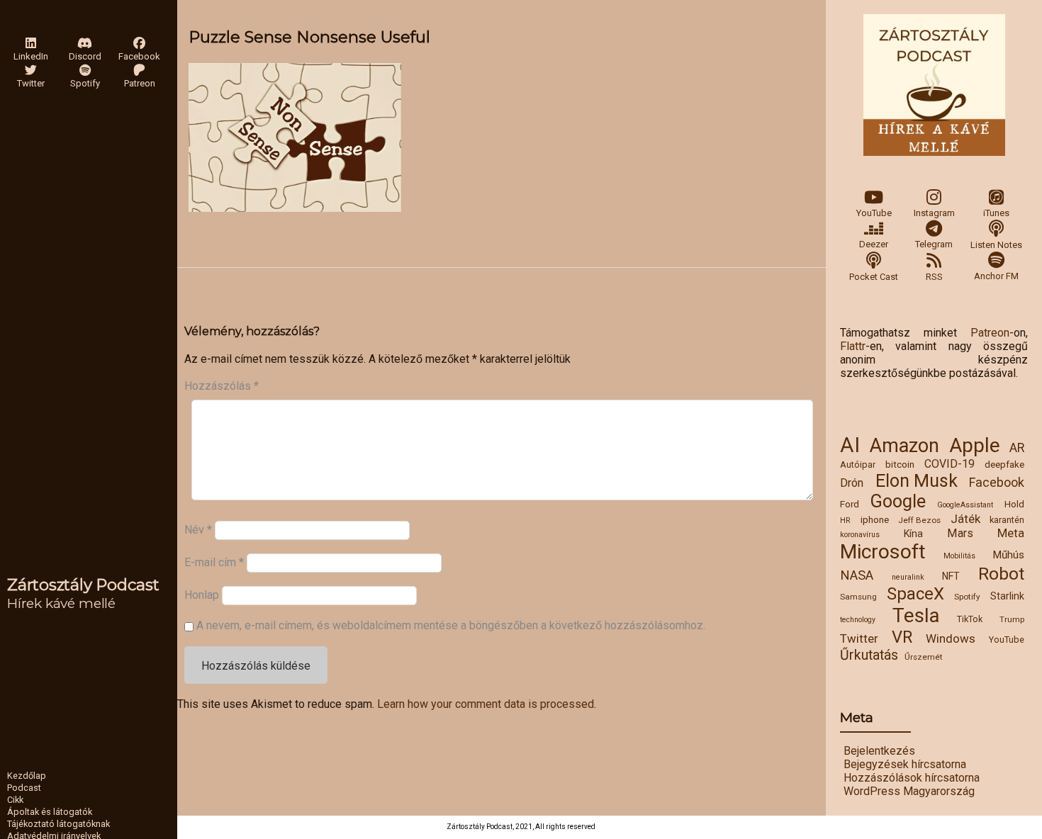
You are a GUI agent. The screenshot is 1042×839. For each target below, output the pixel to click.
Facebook (996, 482)
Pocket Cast (873, 276)
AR (1016, 448)
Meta (1010, 533)
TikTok (969, 619)
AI (850, 445)
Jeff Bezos (919, 520)
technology (857, 619)
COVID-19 (949, 464)
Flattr (852, 346)
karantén (1007, 519)
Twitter (859, 638)
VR (902, 637)
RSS (934, 276)
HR (845, 520)
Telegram (934, 244)
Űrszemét (923, 657)
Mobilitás (959, 556)
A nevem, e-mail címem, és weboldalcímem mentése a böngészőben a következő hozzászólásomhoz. (450, 625)
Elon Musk (916, 481)
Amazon (904, 445)
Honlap (201, 595)
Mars (960, 533)
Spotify (967, 597)
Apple (974, 445)
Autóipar (857, 464)
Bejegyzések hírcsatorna (905, 764)
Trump (1011, 619)
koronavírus (860, 534)
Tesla (916, 615)
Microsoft (883, 551)
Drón (851, 483)
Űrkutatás (869, 655)
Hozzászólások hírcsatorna (912, 777)
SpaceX (915, 594)
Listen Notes (996, 245)
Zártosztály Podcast (83, 585)
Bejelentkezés (879, 751)
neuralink (908, 577)
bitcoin (899, 464)
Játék (965, 519)
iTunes (996, 213)
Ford (849, 503)
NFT (951, 576)
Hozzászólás (221, 386)
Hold (1014, 503)
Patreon (989, 332)
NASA (856, 575)
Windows (950, 638)
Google (898, 501)
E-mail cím (214, 562)
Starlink (1007, 596)
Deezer (873, 244)
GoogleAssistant (965, 504)
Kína (913, 533)
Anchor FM (996, 276)
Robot (1001, 573)
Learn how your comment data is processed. (486, 704)
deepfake (1004, 464)
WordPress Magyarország (909, 791)
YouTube (874, 213)
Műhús (1008, 554)
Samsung (858, 597)
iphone (875, 519)
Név (198, 529)
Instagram (934, 213)
